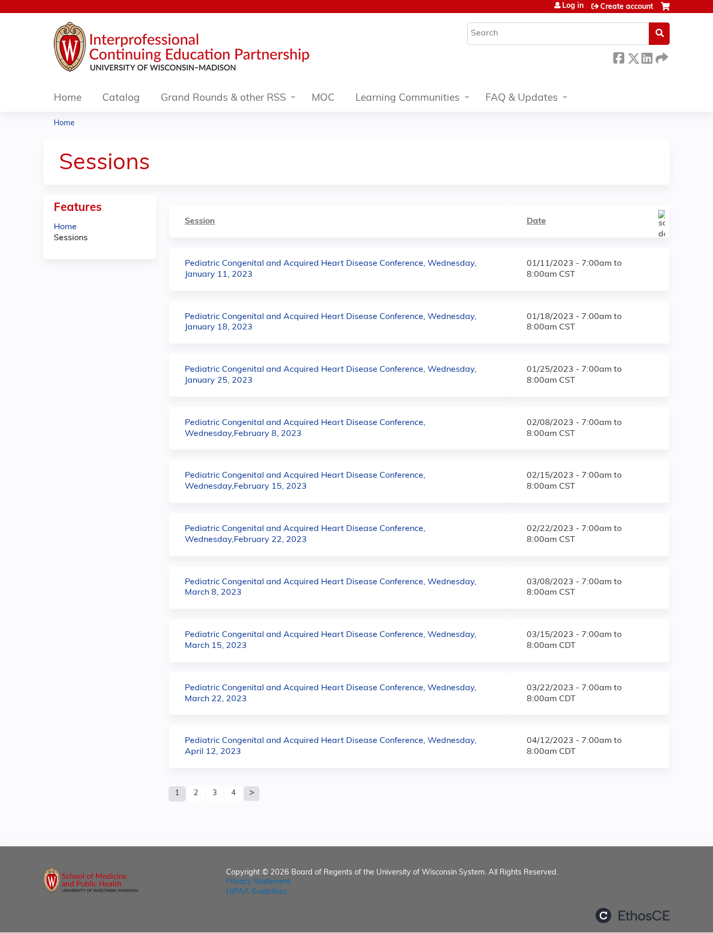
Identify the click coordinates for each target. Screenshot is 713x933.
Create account (626, 7)
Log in (573, 6)
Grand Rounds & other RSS (223, 98)
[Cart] (665, 11)
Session (200, 221)
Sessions (71, 238)
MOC (323, 98)
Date (536, 221)
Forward (661, 56)
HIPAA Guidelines (256, 892)
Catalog (121, 98)
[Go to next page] (251, 793)
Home (67, 98)
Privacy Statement (258, 882)
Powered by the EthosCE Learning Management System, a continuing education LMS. (633, 915)
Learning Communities (407, 98)
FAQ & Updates (521, 98)
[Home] (213, 49)
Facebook (618, 56)
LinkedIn (646, 56)
